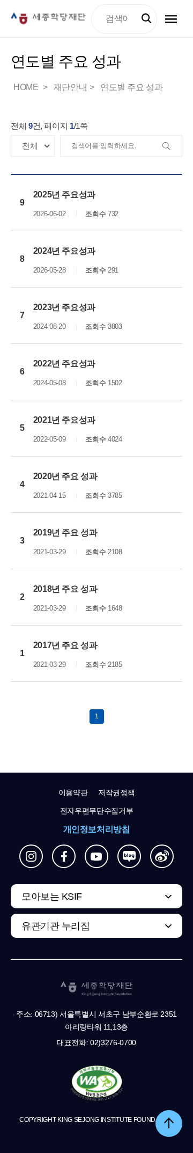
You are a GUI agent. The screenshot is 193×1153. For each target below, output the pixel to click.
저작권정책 (116, 792)
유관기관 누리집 (55, 926)
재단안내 (70, 87)
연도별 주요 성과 (131, 87)
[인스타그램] (31, 856)
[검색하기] (146, 18)
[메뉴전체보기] (171, 19)
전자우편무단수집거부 (96, 810)
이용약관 (73, 792)
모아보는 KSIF (51, 896)
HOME (26, 87)
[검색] (171, 146)
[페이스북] (64, 856)
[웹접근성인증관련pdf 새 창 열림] (96, 1084)
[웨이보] (162, 856)
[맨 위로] (168, 1123)
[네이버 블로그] (129, 856)
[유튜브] (96, 856)
